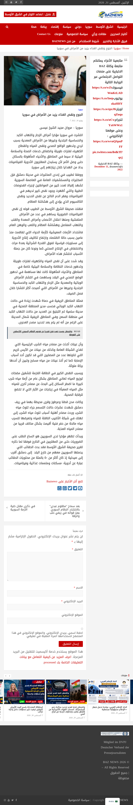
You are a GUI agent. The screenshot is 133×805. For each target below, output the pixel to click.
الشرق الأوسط (104, 26)
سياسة (67, 26)
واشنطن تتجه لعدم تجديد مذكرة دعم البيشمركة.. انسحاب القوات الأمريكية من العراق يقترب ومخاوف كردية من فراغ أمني (67, 710)
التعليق (77, 549)
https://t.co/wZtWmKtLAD (107, 90)
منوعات (58, 34)
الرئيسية (122, 26)
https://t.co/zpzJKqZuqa (108, 111)
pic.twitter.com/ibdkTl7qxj (108, 154)
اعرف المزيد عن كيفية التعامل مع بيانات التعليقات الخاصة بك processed (51, 659)
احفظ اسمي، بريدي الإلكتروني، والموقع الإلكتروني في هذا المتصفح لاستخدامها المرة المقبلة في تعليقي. (47, 634)
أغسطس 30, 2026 (34, 715)
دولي (78, 26)
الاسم (78, 587)
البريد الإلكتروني (72, 601)
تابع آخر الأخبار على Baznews (64, 481)
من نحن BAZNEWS (63, 41)
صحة (33, 26)
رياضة (43, 26)
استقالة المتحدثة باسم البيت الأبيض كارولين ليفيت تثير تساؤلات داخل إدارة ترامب (26, 709)
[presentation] (6, 676)
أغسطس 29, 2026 (76, 717)
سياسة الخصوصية (77, 34)
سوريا (88, 26)
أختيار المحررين (118, 34)
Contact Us (43, 34)
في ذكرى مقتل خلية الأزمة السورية (22, 508)
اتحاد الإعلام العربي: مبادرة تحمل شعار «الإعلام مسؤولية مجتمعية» (109, 708)
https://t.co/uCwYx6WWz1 (108, 122)
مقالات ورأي (99, 34)
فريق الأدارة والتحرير (115, 41)
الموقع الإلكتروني (72, 615)
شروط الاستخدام (89, 41)
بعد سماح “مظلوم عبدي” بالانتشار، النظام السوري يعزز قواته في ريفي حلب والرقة (64, 511)
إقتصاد (55, 26)
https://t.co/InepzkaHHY (108, 101)
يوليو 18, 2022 (77, 120)
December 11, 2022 (108, 168)
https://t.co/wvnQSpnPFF (108, 144)
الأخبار (40, 701)
